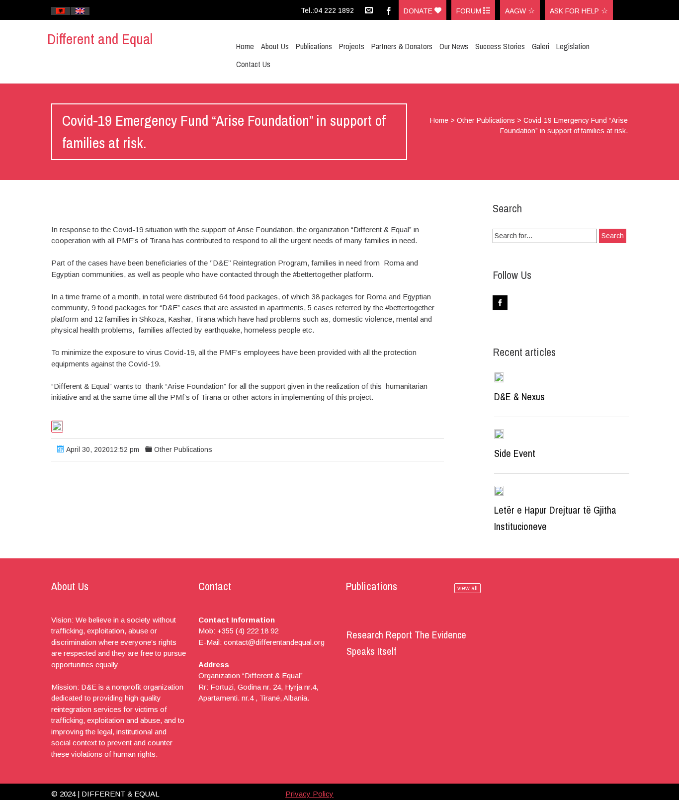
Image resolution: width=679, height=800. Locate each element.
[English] (80, 11)
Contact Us (253, 64)
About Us (275, 46)
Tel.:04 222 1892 (327, 10)
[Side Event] (499, 434)
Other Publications (486, 120)
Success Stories (500, 46)
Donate (419, 11)
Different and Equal (100, 39)
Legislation (573, 46)
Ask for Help (575, 11)
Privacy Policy (309, 794)
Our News (453, 46)
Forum (469, 11)
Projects (351, 46)
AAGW (516, 11)
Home (245, 46)
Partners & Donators (401, 46)
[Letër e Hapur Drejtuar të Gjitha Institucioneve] (499, 491)
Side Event (514, 453)
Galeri (540, 46)
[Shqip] (60, 11)
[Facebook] (389, 10)
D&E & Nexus (519, 396)
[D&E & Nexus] (499, 377)
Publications (314, 46)
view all (467, 588)
